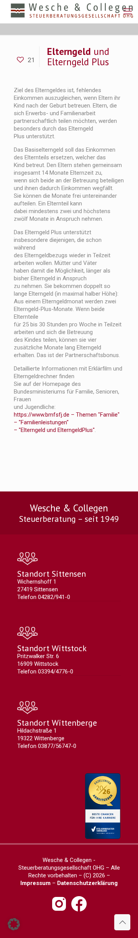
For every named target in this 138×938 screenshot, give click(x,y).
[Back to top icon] (122, 922)
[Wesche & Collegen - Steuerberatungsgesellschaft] (72, 11)
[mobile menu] (127, 11)
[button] (14, 924)
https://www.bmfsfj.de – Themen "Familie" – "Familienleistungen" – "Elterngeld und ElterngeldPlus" (67, 422)
